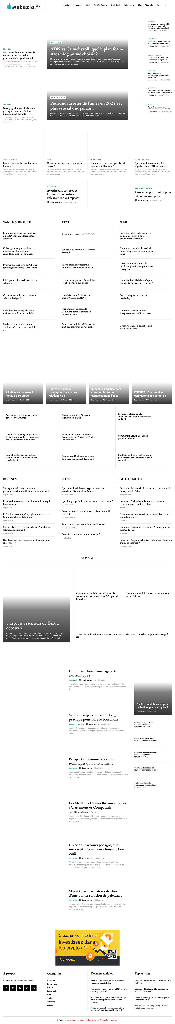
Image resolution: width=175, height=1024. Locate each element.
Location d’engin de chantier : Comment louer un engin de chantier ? (146, 541)
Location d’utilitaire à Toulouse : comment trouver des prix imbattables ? (142, 502)
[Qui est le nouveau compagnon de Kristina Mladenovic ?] (66, 377)
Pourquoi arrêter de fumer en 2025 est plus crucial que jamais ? (86, 105)
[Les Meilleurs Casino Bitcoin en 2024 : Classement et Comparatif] (34, 812)
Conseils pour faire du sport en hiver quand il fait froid (85, 513)
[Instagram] (13, 988)
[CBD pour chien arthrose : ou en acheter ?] (47, 281)
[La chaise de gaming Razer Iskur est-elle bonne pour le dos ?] (106, 281)
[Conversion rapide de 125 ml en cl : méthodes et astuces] (166, 739)
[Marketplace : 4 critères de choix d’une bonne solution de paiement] (34, 900)
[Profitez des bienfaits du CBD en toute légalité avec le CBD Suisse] (47, 266)
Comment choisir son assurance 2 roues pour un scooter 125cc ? (145, 528)
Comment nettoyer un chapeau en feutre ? (65, 164)
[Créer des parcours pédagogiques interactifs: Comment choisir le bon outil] (34, 856)
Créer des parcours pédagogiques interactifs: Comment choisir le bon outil (26, 515)
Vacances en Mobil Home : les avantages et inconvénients (148, 595)
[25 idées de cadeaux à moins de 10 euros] (23, 377)
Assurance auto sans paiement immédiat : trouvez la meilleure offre (146, 515)
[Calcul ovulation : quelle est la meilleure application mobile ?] (47, 311)
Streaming (56, 43)
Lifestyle (151, 70)
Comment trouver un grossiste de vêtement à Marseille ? (108, 164)
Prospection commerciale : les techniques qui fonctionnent (26, 502)
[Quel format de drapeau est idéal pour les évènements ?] (49, 416)
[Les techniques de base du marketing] (164, 296)
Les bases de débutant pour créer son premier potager (158, 59)
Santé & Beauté (58, 97)
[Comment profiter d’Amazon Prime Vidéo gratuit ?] (105, 416)
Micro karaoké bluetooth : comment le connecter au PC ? (77, 266)
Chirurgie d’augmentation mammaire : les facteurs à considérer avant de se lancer (18, 250)
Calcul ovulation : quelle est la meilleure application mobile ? (19, 312)
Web (70, 812)
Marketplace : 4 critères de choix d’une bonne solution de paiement (27, 528)
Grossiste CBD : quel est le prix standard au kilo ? (136, 327)
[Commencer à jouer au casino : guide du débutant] (161, 437)
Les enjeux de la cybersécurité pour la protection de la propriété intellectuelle (135, 235)
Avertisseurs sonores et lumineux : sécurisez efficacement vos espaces (63, 194)
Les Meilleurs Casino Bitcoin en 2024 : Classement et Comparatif (97, 805)
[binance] (87, 965)
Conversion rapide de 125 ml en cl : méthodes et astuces (146, 739)
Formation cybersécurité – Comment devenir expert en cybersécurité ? (76, 311)
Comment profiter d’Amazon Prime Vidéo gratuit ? (76, 416)
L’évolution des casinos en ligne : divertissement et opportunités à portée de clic (21, 458)
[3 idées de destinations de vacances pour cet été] (99, 617)
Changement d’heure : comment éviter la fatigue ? (20, 297)
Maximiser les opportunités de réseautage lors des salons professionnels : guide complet (19, 55)
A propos (114, 1020)
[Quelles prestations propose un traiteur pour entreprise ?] (153, 688)
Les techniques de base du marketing (133, 297)
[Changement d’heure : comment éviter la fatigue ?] (47, 296)
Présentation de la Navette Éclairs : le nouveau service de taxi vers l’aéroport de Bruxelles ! (97, 596)
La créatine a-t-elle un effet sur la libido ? (20, 164)
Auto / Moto (153, 39)
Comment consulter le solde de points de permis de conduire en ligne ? (136, 250)
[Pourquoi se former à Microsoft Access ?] (106, 251)
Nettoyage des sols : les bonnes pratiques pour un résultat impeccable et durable (19, 110)
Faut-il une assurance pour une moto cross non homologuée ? (159, 42)
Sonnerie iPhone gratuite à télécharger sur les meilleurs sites (152, 998)
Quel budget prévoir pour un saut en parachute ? (87, 501)
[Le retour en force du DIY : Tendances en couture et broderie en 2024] (161, 416)
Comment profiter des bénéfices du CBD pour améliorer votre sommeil (19, 235)
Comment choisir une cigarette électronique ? (93, 673)
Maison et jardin (155, 55)
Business (7, 49)
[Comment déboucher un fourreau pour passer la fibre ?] (166, 770)
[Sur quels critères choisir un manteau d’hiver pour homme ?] (140, 108)
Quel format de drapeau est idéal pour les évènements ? (21, 416)
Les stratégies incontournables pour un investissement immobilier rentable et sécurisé (159, 26)
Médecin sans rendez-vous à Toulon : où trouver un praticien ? (20, 327)
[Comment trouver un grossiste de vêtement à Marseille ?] (109, 144)
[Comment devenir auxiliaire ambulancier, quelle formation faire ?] (166, 754)
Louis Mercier (152, 31)
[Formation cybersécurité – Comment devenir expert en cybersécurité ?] (106, 311)
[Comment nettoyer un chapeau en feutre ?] (65, 144)
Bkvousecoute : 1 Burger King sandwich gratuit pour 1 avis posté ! (152, 1006)
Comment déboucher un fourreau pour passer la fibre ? (145, 770)
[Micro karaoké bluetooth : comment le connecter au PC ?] (106, 266)
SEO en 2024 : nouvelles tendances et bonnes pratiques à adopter (144, 724)
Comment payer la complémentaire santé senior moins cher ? (158, 75)
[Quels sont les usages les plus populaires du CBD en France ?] (153, 144)
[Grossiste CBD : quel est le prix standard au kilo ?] (164, 327)
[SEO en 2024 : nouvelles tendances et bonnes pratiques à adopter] (166, 724)
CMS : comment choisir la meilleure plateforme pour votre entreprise (136, 266)
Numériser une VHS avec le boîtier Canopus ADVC (75, 296)
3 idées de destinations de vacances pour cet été (98, 635)
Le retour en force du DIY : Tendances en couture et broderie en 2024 (134, 416)
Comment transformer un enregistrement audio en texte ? (136, 312)
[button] (166, 5)
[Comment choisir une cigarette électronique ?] (34, 680)
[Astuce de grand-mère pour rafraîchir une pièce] (111, 194)
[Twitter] (27, 988)
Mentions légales (76, 1020)
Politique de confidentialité (97, 1020)
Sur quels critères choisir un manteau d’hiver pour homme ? (159, 108)
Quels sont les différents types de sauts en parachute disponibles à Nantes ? (83, 489)
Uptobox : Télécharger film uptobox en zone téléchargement (151, 990)
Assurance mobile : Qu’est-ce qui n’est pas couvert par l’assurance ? (78, 326)
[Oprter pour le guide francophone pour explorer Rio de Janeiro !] (166, 785)
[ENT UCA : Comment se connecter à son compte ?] (152, 377)
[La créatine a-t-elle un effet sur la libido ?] (21, 144)
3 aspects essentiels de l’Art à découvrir (32, 625)
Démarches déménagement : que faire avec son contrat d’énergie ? (78, 457)
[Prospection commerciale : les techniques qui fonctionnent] (34, 768)
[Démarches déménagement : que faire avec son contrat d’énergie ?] (105, 457)
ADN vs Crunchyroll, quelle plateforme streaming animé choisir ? (87, 51)
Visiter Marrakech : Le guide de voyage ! (147, 634)
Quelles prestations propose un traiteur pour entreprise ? (26, 541)
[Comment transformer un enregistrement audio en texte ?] (164, 311)
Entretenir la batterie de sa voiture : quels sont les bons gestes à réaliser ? (146, 489)
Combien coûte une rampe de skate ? (80, 534)
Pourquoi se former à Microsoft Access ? (78, 251)
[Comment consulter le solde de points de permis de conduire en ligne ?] (164, 251)
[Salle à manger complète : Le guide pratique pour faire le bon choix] (34, 724)
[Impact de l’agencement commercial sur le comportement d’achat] (109, 377)
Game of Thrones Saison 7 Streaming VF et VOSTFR (153, 981)
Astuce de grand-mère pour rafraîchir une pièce (153, 194)
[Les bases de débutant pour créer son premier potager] (140, 59)
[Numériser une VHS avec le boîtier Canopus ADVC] (106, 296)
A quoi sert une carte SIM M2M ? (78, 236)
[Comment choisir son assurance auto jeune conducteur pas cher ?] (140, 91)
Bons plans (96, 160)
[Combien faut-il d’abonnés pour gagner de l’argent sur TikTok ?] (164, 281)
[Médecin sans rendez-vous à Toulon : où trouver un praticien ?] (47, 327)
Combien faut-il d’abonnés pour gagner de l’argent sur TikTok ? (136, 281)
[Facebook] (6, 988)
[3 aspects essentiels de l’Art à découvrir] (36, 604)
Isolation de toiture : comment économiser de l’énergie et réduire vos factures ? (78, 437)
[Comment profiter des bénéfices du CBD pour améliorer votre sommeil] (47, 235)
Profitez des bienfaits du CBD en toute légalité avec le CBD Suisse (20, 266)
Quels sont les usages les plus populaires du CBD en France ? (151, 164)
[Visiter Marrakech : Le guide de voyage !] (149, 617)
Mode (150, 104)
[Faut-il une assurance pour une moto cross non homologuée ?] (140, 42)
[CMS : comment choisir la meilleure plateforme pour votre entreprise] (164, 266)
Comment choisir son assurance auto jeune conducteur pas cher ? (160, 92)
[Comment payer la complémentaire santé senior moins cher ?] (140, 75)
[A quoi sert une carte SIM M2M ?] (106, 235)
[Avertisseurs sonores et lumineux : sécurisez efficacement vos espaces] (23, 194)
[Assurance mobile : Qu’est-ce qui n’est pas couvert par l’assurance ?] (106, 326)
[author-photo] (48, 202)
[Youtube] (34, 988)
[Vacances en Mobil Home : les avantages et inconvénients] (149, 577)
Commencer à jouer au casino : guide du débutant (133, 437)
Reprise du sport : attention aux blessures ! (84, 524)
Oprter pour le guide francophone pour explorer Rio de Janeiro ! (145, 785)
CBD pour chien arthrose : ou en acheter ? (20, 281)
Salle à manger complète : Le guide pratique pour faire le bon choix (95, 717)
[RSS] (20, 988)
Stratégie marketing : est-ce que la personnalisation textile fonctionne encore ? (135, 458)
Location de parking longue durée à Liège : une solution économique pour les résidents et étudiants (22, 437)
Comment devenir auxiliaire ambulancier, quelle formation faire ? (145, 755)
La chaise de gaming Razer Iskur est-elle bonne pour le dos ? (78, 281)
